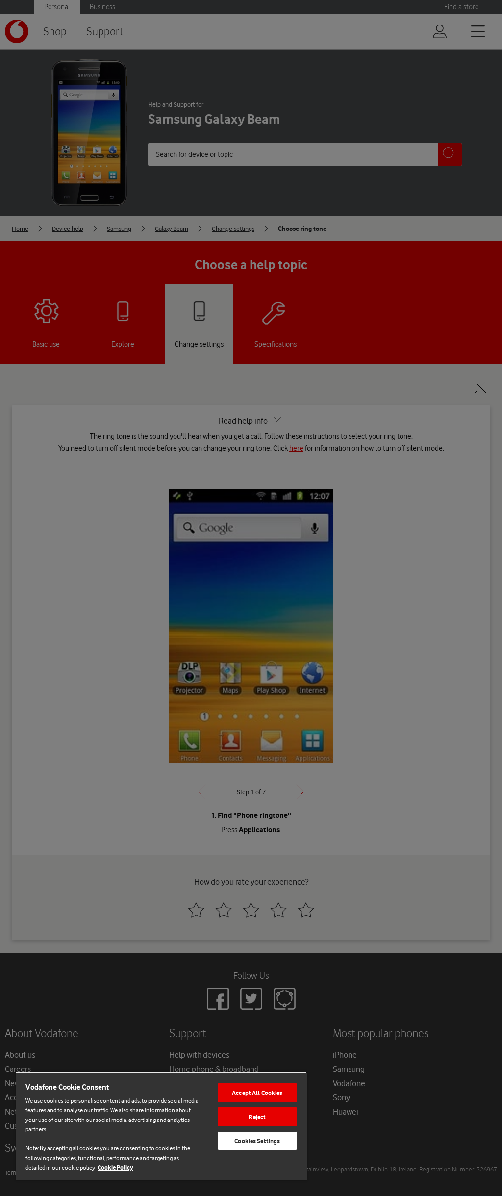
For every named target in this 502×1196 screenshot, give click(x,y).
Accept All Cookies (257, 1092)
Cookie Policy (115, 1167)
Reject (257, 1116)
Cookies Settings (257, 1141)
